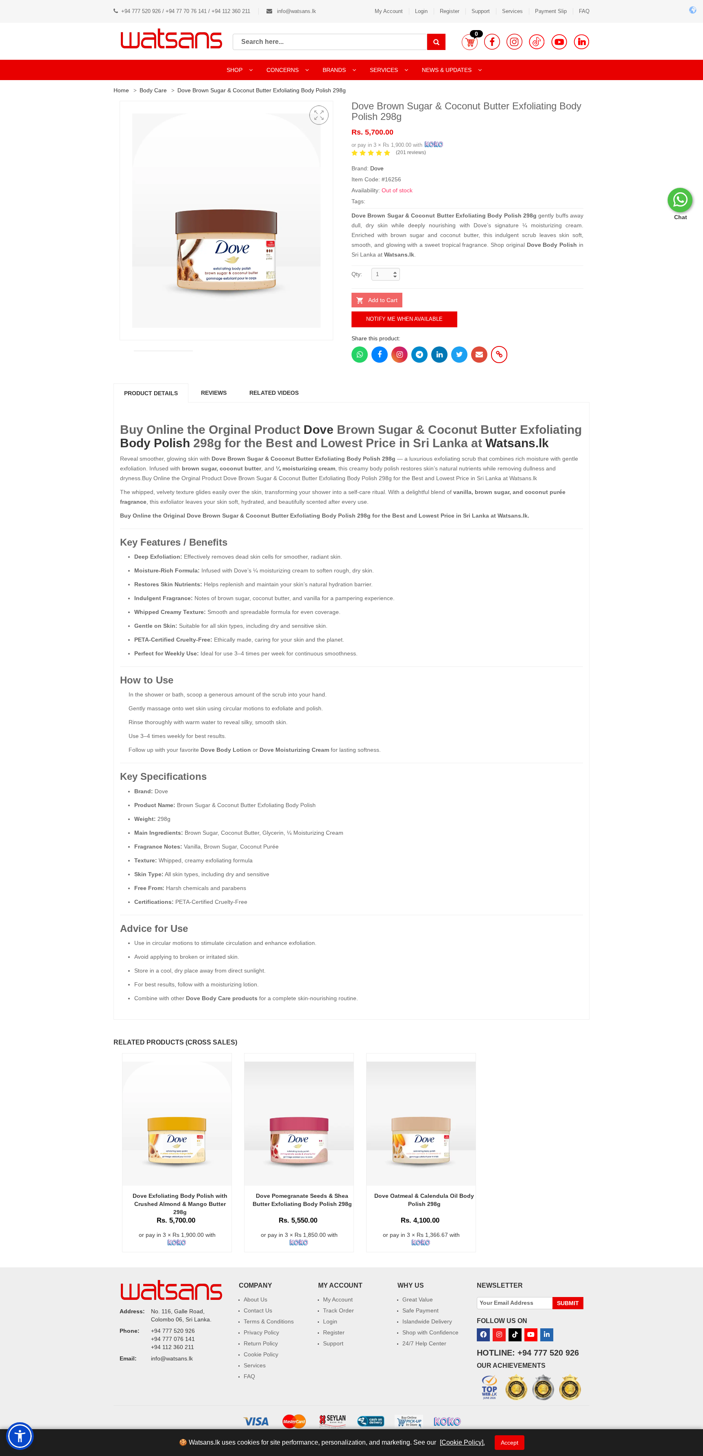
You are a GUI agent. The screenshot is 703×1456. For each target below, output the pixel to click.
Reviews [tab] (214, 393)
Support (481, 11)
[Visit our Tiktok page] (515, 1334)
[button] (470, 42)
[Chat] (680, 200)
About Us (255, 1299)
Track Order (338, 1310)
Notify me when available (404, 319)
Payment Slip (551, 11)
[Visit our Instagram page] (514, 42)
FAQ (584, 11)
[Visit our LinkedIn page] (581, 42)
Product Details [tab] (151, 393)
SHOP (235, 70)
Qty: (357, 274)
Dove (377, 168)
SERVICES (385, 70)
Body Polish (155, 443)
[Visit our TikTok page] (537, 42)
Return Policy (261, 1343)
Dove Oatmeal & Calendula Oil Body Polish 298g (424, 1200)
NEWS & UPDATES (447, 70)
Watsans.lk (517, 443)
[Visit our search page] (436, 42)
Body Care (153, 90)
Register (449, 11)
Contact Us (258, 1310)
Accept (509, 1442)
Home (121, 90)
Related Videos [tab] (274, 393)
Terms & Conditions (269, 1321)
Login (421, 11)
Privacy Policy (261, 1332)
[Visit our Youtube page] (559, 42)
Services (512, 11)
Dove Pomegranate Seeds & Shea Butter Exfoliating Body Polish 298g (302, 1200)
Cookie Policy (261, 1354)
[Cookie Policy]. (462, 1442)
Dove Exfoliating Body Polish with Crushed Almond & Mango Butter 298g (180, 1204)
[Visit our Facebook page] (492, 42)
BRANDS (335, 70)
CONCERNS (282, 70)
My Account (389, 11)
